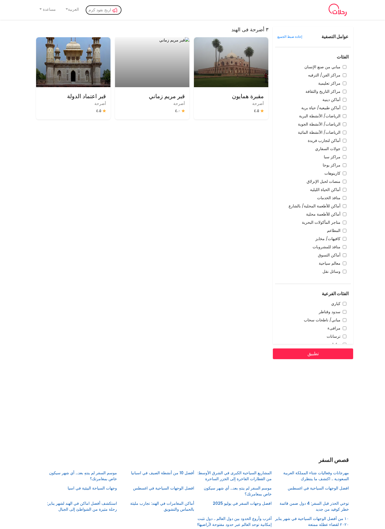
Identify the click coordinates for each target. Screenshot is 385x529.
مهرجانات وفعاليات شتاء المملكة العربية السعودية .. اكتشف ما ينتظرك (316, 476)
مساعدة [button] (49, 9)
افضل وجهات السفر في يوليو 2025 (242, 503)
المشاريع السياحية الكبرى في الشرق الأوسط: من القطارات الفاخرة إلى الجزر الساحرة (234, 476)
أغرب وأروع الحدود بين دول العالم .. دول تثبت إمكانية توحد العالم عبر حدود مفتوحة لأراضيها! (234, 521)
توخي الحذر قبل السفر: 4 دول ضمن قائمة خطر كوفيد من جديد (314, 506)
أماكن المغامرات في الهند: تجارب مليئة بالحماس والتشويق (162, 506)
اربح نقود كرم (100, 10)
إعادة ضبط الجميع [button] (289, 36)
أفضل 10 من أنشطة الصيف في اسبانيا (162, 473)
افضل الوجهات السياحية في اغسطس (318, 488)
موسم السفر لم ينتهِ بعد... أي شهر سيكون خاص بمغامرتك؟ (83, 476)
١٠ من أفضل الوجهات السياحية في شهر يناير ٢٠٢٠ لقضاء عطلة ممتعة (312, 521)
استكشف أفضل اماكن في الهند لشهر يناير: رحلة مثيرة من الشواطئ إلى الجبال (82, 506)
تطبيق (313, 353)
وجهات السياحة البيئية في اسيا (92, 488)
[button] (72, 9)
